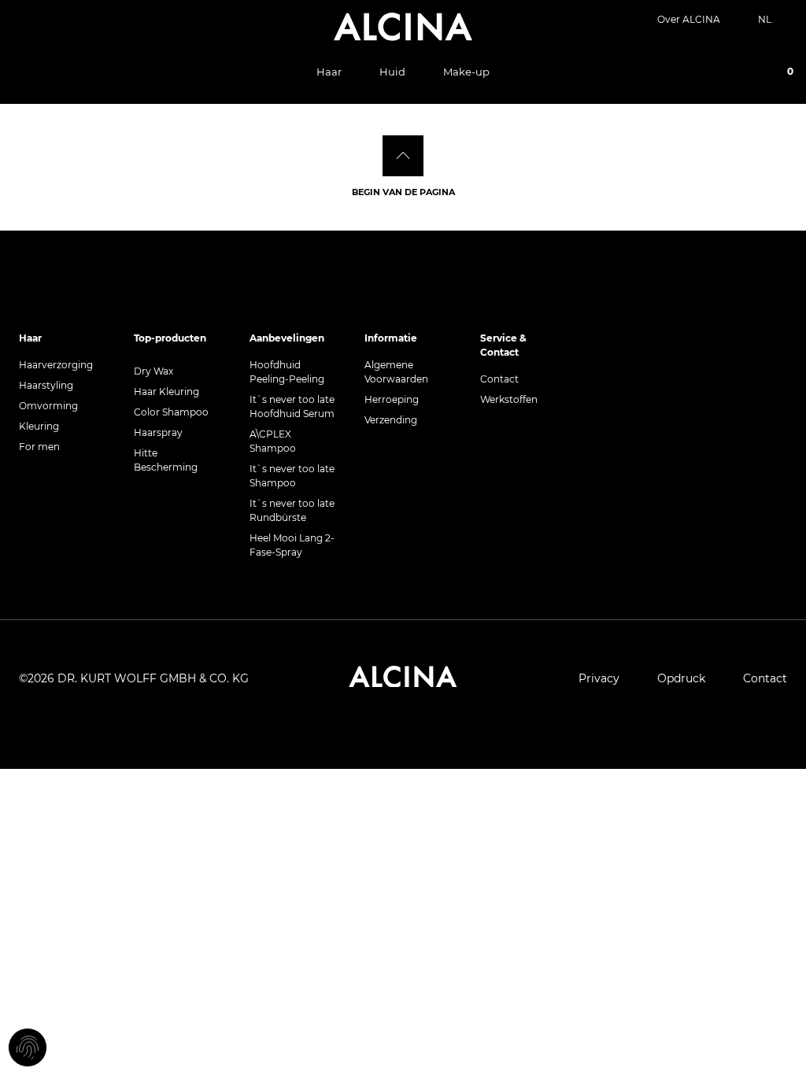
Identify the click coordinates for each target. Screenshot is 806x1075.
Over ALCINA (688, 19)
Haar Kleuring (166, 391)
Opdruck (681, 678)
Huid (392, 71)
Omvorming (48, 406)
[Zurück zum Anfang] (403, 155)
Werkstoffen (509, 399)
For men (39, 447)
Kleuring (39, 426)
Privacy (599, 678)
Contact (499, 379)
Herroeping (391, 399)
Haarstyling (46, 385)
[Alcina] (403, 27)
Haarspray (158, 432)
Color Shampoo (171, 412)
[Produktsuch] (710, 72)
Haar (329, 71)
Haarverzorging (56, 365)
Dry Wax (153, 371)
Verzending (390, 420)
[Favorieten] (754, 73)
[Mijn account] (732, 73)
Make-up (466, 71)
